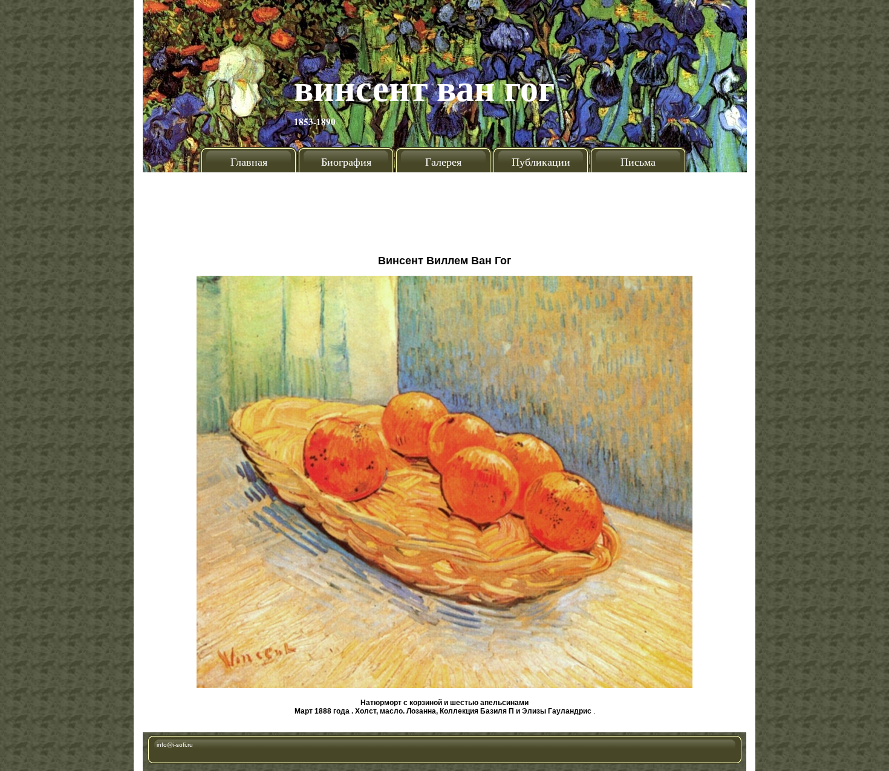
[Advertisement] (444, 208)
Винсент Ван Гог (424, 86)
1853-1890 (315, 121)
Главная (248, 161)
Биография (346, 161)
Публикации (541, 161)
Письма (638, 161)
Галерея (443, 161)
